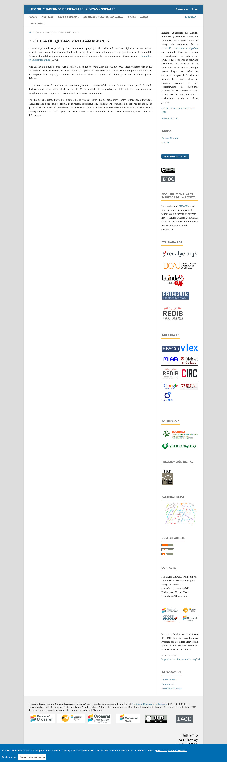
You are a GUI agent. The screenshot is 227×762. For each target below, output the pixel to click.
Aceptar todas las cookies (32, 757)
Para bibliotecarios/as (171, 688)
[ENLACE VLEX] (189, 353)
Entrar (195, 9)
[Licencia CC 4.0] (168, 171)
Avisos (144, 17)
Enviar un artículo (175, 156)
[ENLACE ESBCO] (171, 350)
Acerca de (37, 23)
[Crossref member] (42, 722)
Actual (33, 17)
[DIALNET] (189, 363)
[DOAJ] (179, 269)
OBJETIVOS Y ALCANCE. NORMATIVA (103, 17)
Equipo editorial (68, 17)
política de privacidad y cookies (171, 750)
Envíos (131, 17)
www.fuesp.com (169, 118)
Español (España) (170, 138)
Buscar (191, 17)
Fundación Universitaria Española (179, 48)
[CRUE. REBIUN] (189, 389)
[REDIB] (173, 322)
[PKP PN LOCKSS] (167, 484)
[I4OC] (184, 721)
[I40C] (168, 181)
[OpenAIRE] (167, 402)
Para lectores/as (168, 679)
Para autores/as (168, 684)
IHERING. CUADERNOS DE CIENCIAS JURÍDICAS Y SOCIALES (72, 9)
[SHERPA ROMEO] (179, 448)
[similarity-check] (99, 722)
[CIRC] (189, 376)
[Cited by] (189, 621)
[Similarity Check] (170, 620)
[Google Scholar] (171, 389)
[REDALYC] (179, 257)
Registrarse (182, 9)
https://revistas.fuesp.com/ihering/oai (180, 659)
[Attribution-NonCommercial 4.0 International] (156, 722)
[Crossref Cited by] (128, 722)
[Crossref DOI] (71, 722)
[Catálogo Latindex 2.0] (173, 286)
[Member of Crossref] (171, 613)
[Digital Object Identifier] (189, 612)
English (165, 142)
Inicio (32, 32)
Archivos (47, 17)
